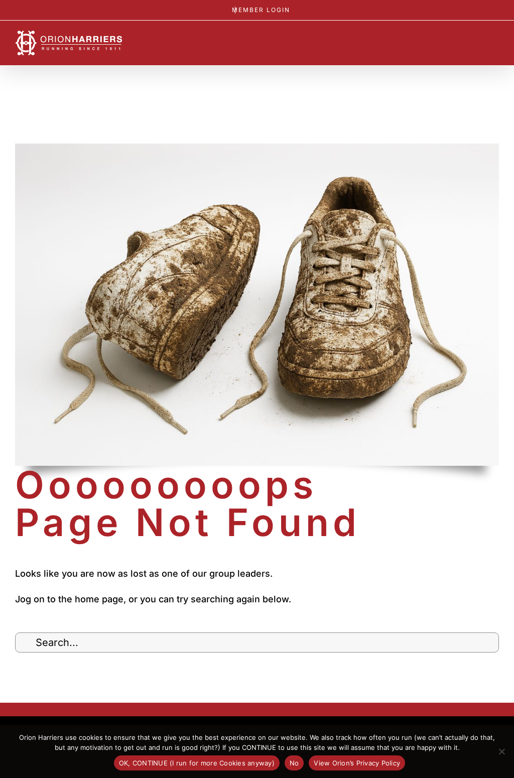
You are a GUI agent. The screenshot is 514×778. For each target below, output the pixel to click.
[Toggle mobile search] (477, 43)
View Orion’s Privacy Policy (357, 763)
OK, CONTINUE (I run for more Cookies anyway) (197, 763)
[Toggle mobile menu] (495, 43)
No (294, 763)
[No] (501, 751)
